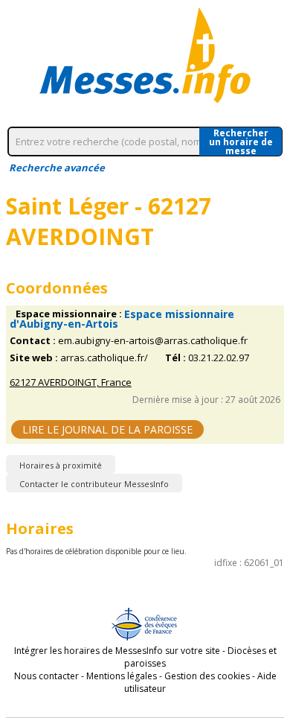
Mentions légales (121, 676)
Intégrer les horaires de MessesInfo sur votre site (117, 650)
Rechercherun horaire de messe (241, 141)
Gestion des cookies (207, 676)
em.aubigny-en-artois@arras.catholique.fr (153, 341)
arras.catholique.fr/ (104, 358)
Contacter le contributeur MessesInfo (94, 483)
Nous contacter (46, 676)
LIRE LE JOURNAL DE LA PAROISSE (107, 429)
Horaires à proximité (60, 465)
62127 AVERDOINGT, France (71, 382)
